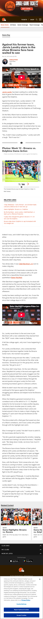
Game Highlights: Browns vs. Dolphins (16, 209)
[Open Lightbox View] (21, 176)
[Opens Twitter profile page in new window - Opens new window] (10, 64)
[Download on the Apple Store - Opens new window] (14, 561)
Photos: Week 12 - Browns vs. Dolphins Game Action (19, 149)
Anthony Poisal (13, 59)
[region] (21, 597)
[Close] (40, 579)
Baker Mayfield (16, 277)
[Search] (36, 19)
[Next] (28, 184)
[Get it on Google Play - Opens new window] (28, 561)
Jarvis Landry (7, 92)
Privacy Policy (26, 600)
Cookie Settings (21, 604)
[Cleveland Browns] (21, 570)
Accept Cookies (21, 615)
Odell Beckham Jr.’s (26, 264)
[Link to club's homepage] (4, 18)
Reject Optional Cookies (21, 609)
